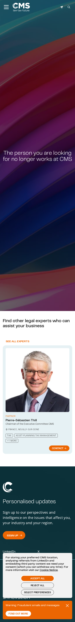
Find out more (18, 613)
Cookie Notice (49, 570)
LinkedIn (9, 551)
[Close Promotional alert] (67, 605)
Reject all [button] (37, 585)
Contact (58, 448)
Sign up (12, 535)
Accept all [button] (37, 578)
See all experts (17, 341)
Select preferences (37, 592)
